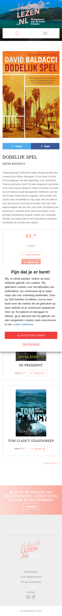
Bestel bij (32, 262)
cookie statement (23, 324)
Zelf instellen (31, 344)
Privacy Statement (31, 581)
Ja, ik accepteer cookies (31, 335)
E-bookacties (31, 571)
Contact (31, 592)
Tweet (18, 146)
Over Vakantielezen (31, 576)
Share (46, 146)
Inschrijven (31, 506)
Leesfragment (32, 254)
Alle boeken (50, 463)
